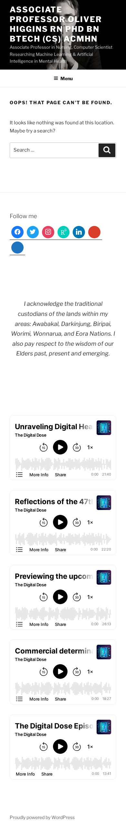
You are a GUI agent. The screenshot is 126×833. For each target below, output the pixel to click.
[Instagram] (48, 232)
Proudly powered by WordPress (42, 817)
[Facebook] (17, 232)
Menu (66, 78)
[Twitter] (33, 232)
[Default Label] (63, 232)
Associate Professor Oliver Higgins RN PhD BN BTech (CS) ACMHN (56, 24)
